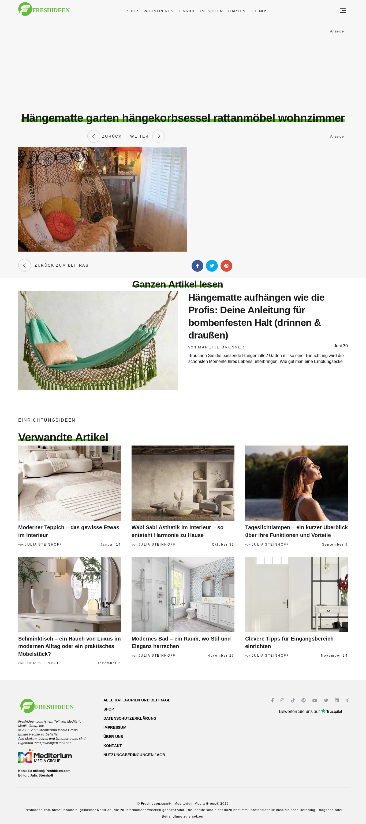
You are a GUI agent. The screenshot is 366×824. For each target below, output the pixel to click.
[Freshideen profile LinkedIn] (337, 700)
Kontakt (112, 746)
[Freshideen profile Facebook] (273, 700)
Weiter (141, 136)
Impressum (115, 727)
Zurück (111, 136)
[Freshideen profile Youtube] (315, 700)
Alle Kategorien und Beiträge (137, 700)
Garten (236, 11)
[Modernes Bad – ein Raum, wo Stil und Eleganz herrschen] (183, 594)
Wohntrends (158, 11)
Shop (132, 11)
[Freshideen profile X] (327, 700)
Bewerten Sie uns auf (300, 711)
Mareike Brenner (221, 347)
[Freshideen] (44, 12)
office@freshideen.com (52, 771)
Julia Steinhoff (43, 544)
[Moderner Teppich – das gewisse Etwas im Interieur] (69, 483)
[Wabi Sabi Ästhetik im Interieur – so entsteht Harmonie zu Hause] (183, 483)
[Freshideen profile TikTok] (293, 700)
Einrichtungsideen (201, 11)
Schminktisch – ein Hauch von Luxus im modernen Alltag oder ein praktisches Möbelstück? (69, 646)
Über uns (113, 736)
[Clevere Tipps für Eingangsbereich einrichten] (296, 594)
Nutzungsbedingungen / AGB (134, 755)
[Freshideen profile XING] (347, 700)
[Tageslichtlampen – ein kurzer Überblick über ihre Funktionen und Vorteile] (296, 483)
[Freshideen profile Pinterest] (304, 700)
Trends (259, 11)
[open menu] (343, 11)
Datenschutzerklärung (130, 718)
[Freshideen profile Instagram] (283, 700)
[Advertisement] (183, 66)
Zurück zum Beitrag (60, 265)
